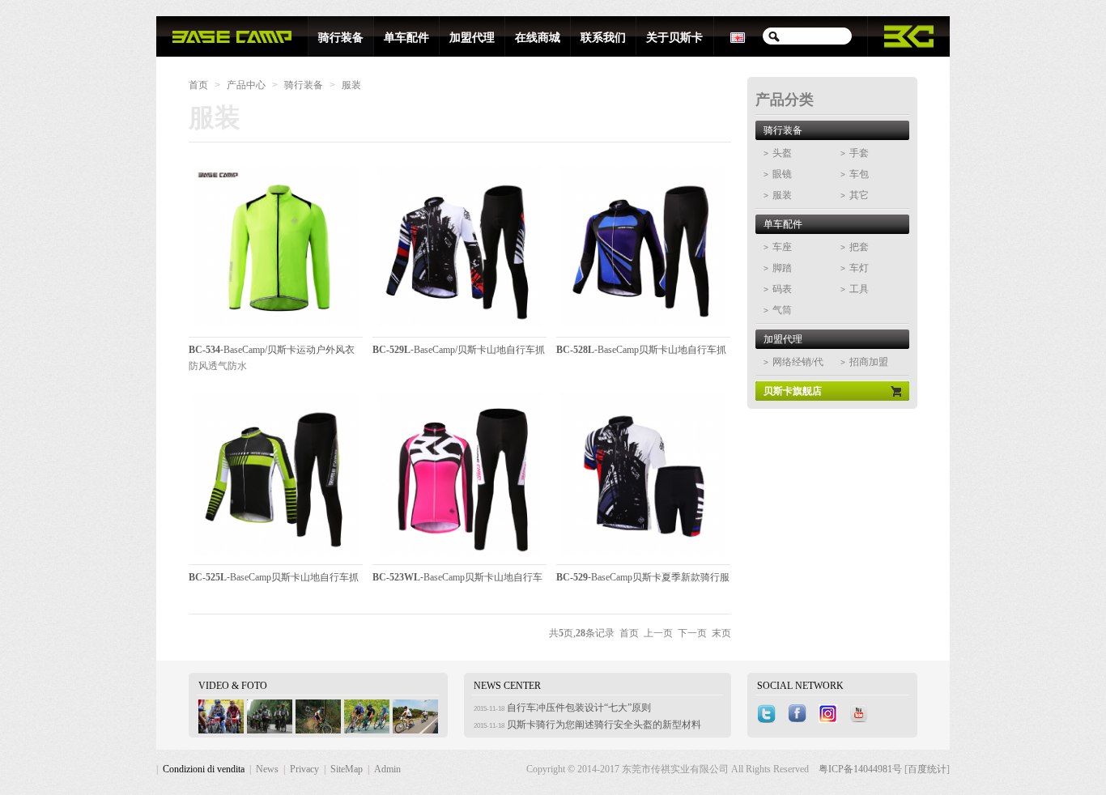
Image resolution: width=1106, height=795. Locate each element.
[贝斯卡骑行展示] (221, 730)
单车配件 (406, 38)
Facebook (799, 714)
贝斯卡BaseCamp (231, 36)
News (267, 769)
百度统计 (927, 769)
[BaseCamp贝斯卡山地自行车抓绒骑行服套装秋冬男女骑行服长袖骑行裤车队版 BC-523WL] (459, 557)
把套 (854, 247)
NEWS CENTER (507, 685)
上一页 (658, 633)
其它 (854, 195)
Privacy (304, 769)
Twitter (768, 714)
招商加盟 (864, 362)
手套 (854, 153)
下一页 (692, 633)
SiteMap (346, 769)
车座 (778, 247)
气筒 (778, 310)
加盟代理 (472, 38)
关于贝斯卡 (674, 38)
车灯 (854, 268)
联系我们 (603, 38)
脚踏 (778, 268)
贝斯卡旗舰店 (793, 391)
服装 (351, 85)
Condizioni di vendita (204, 769)
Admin (387, 769)
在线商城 (537, 38)
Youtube (860, 714)
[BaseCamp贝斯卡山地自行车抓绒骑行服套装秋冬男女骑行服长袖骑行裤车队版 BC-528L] (643, 329)
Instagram (830, 714)
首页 (198, 85)
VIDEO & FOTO (232, 685)
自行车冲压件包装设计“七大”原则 (579, 707)
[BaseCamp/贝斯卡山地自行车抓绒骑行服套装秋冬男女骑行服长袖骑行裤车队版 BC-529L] (459, 329)
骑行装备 (341, 38)
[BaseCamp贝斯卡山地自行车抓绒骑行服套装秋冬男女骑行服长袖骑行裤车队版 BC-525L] (276, 557)
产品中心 (246, 85)
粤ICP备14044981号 (861, 769)
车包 (854, 174)
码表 (778, 289)
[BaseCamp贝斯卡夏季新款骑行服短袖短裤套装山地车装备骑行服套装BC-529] (643, 557)
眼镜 (778, 174)
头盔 (778, 153)
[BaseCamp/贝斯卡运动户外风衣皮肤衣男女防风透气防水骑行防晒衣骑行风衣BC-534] (276, 329)
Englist (738, 36)
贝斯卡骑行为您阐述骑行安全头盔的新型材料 (604, 724)
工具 (854, 289)
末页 (721, 633)
